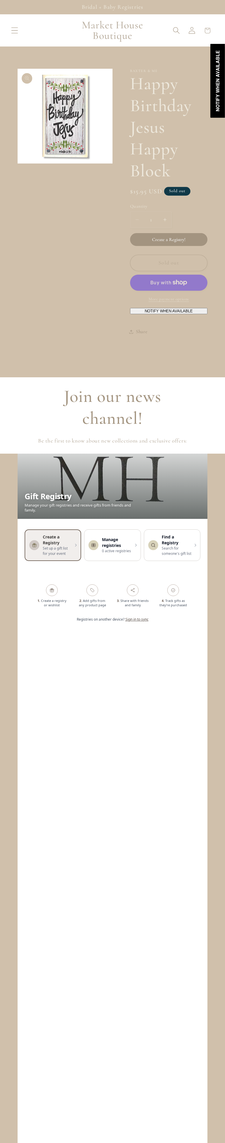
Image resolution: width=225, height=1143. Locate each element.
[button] (15, 30)
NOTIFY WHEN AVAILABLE (169, 311)
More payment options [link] (169, 299)
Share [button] (142, 331)
